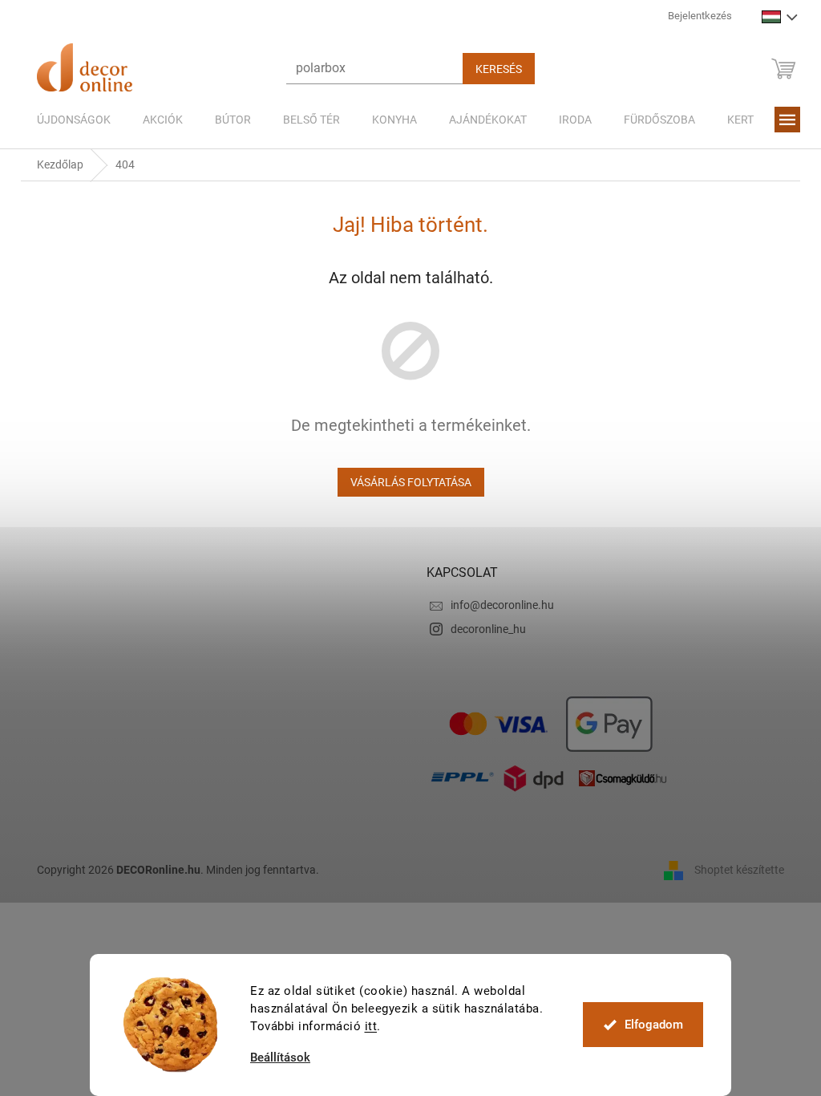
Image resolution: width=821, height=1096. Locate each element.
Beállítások (280, 1058)
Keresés (498, 69)
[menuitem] (74, 119)
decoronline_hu (488, 629)
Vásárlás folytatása (410, 482)
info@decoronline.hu (502, 605)
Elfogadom (654, 1024)
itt (371, 1026)
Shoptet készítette (739, 869)
